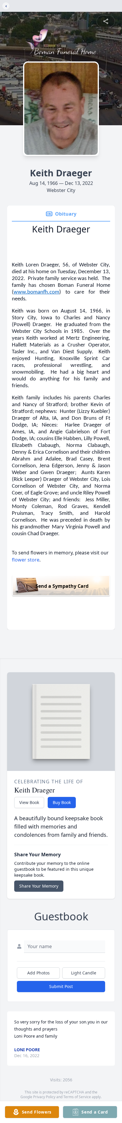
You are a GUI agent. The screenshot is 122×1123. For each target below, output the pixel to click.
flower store (25, 559)
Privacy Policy (44, 1096)
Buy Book (62, 802)
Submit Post (61, 986)
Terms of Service (77, 1096)
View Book (29, 802)
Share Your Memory (38, 886)
